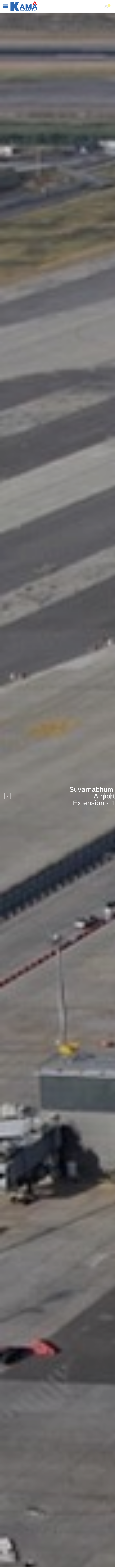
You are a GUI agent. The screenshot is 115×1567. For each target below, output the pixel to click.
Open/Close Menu (5, 6)
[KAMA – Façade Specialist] (57, 6)
